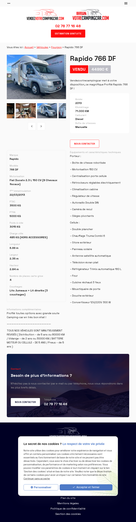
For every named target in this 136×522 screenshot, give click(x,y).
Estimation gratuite (68, 33)
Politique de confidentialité (68, 508)
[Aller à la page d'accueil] (68, 14)
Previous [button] (32, 126)
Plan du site (68, 498)
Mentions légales (68, 503)
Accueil (29, 47)
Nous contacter (84, 143)
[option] (36, 77)
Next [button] (41, 126)
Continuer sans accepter (37, 478)
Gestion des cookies (68, 514)
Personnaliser (42, 487)
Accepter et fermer (88, 487)
